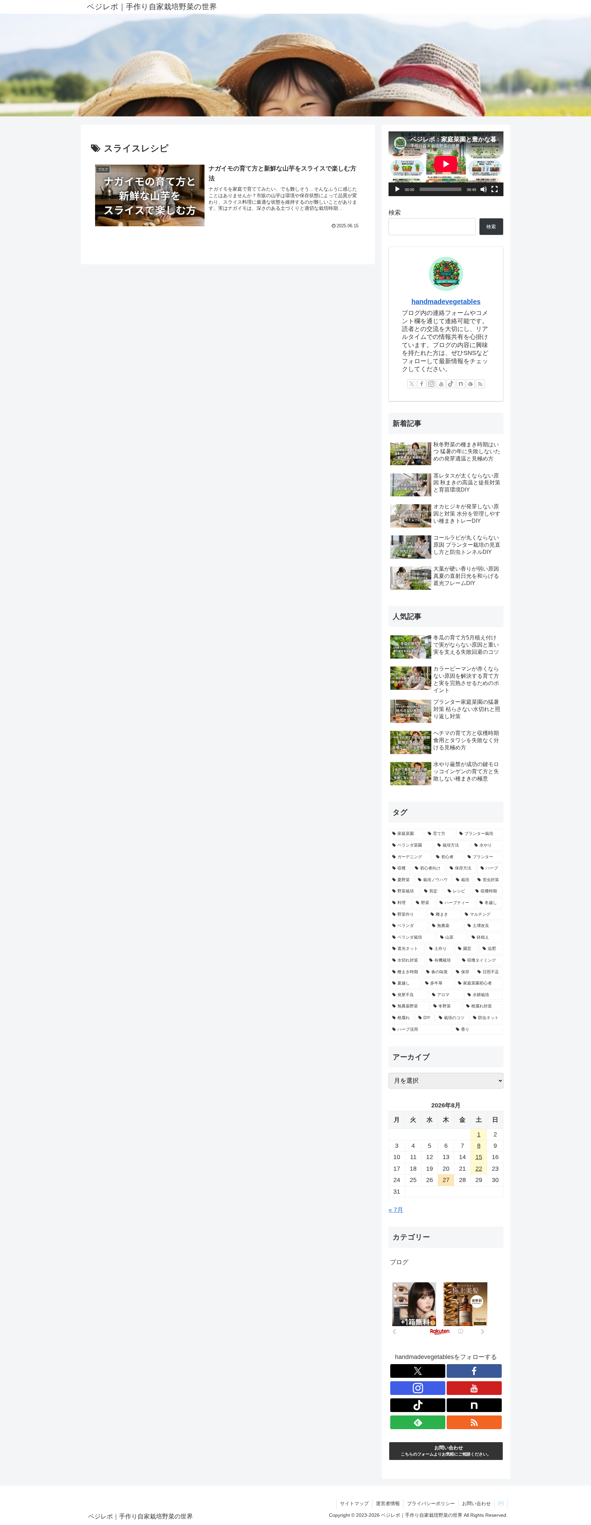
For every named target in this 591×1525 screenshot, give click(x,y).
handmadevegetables (446, 301)
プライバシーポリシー (431, 1503)
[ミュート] (483, 189)
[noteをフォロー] (460, 383)
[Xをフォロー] (411, 383)
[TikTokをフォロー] (450, 383)
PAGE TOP (571, 1473)
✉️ (501, 1503)
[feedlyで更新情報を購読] (470, 383)
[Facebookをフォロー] (421, 383)
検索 (395, 212)
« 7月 (396, 1209)
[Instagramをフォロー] (431, 383)
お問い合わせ (476, 1503)
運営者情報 (388, 1503)
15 (478, 1157)
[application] (446, 163)
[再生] (397, 189)
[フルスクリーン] (494, 189)
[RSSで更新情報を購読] (480, 383)
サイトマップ (354, 1503)
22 (478, 1168)
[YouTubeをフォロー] (441, 383)
